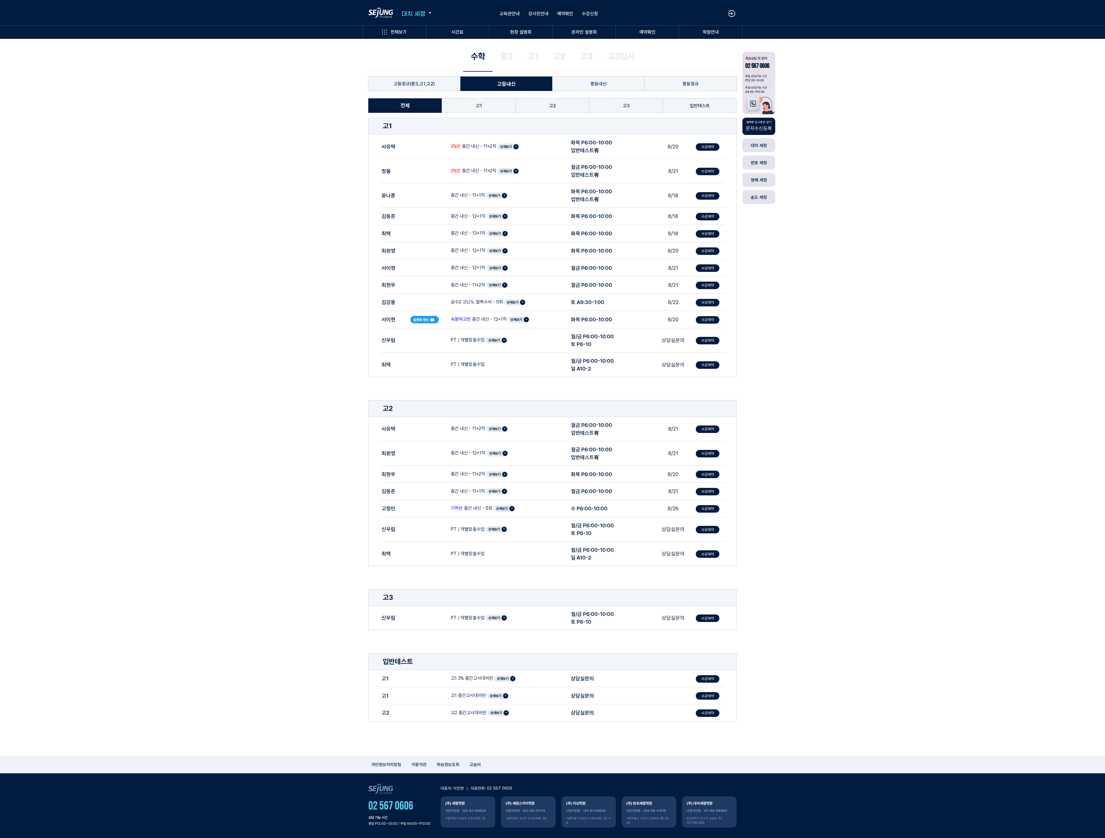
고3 (586, 56)
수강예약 (707, 147)
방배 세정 (759, 180)
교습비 (475, 764)
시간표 (457, 32)
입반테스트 (700, 105)
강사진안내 (538, 13)
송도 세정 (759, 197)
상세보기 (506, 147)
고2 (559, 56)
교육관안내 (510, 13)
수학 (478, 56)
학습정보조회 (448, 764)
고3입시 (621, 56)
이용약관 (418, 764)
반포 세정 (759, 162)
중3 (506, 56)
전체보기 (398, 32)
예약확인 (647, 32)
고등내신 (506, 84)
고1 (532, 56)
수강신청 (590, 13)
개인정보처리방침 (386, 764)
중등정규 (691, 84)
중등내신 (598, 84)
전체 (405, 105)
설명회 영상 (420, 320)
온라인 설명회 (584, 32)
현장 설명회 (520, 32)
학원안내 (711, 32)
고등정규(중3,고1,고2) (414, 84)
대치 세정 (413, 14)
